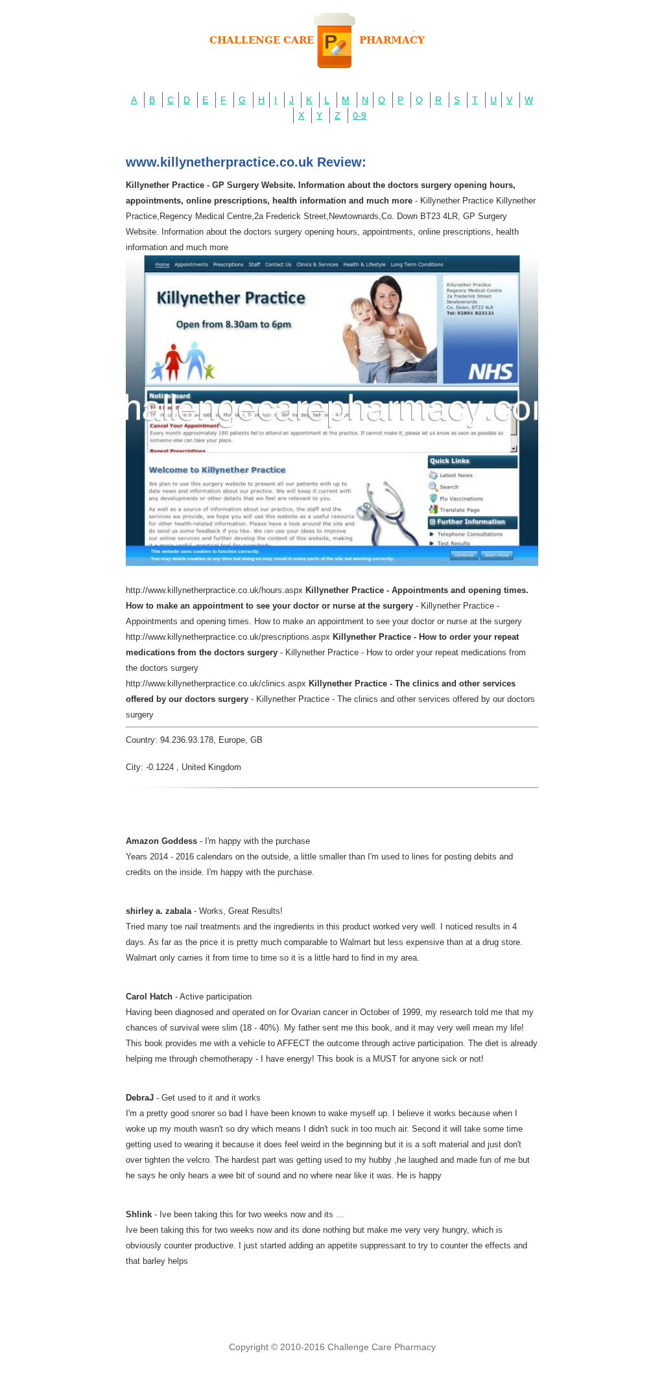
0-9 (359, 115)
